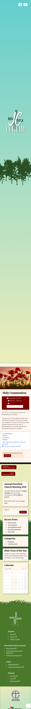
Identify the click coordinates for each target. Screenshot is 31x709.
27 (15, 588)
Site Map (13, 676)
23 (25, 585)
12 (12, 582)
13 (15, 582)
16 (25, 582)
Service (7, 455)
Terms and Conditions (15, 667)
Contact (12, 637)
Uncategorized (12, 544)
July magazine (12, 525)
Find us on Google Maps (11, 446)
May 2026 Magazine (14, 529)
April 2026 (11, 532)
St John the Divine (16, 403)
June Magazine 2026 (14, 527)
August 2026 (12, 522)
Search (6, 510)
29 (12, 576)
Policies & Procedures (13, 655)
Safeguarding (12, 664)
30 (15, 576)
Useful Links (14, 639)
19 (12, 585)
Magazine (11, 541)
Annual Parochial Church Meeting (14, 652)
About (12, 634)
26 (12, 588)
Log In (12, 678)
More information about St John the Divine (13, 443)
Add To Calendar (16, 406)
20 (15, 585)
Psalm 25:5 (24, 560)
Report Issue (14, 681)
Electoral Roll (10, 648)
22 (22, 585)
